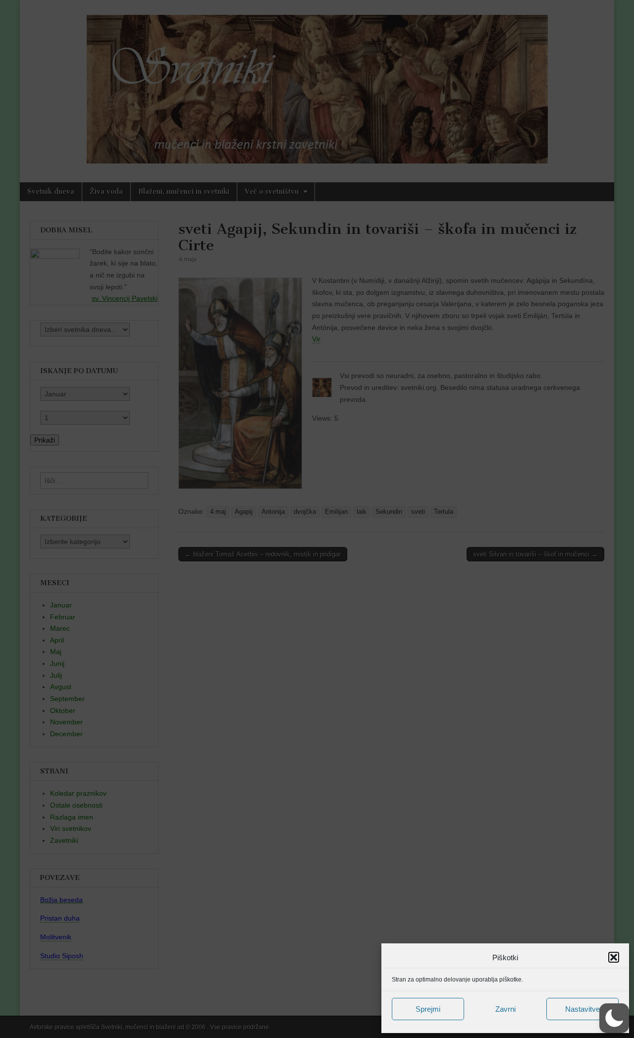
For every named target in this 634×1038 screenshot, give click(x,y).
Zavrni (505, 1009)
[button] (614, 957)
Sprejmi (428, 1009)
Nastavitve (582, 1009)
